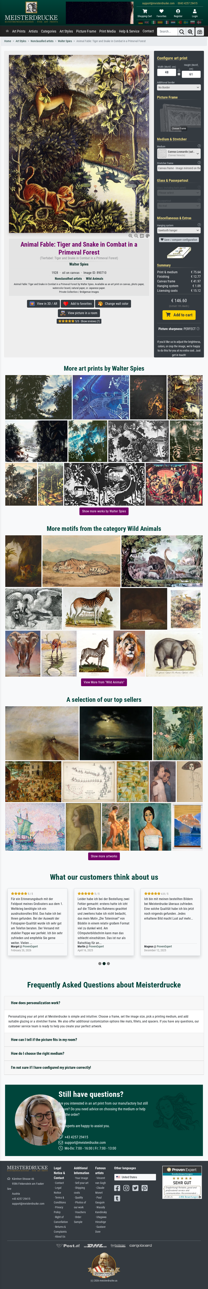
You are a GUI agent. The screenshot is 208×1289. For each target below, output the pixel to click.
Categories (48, 31)
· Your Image (81, 1178)
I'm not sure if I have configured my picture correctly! (51, 1067)
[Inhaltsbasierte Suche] (190, 31)
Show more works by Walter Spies (104, 511)
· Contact (59, 1183)
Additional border (166, 82)
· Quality (78, 1197)
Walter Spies (65, 41)
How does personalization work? (35, 1002)
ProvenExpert (31, 946)
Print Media (107, 31)
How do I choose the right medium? (37, 1053)
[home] (7, 31)
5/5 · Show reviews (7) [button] (87, 321)
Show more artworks (104, 856)
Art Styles (66, 31)
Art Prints (18, 31)
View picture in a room (81, 313)
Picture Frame (86, 31)
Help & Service (129, 31)
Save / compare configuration (180, 239)
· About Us (59, 1236)
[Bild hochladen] (199, 31)
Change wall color (115, 304)
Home (7, 41)
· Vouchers (80, 1212)
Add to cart (181, 314)
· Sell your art (81, 1183)
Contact (148, 31)
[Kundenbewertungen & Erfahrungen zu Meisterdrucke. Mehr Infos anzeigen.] (182, 1182)
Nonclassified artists (42, 41)
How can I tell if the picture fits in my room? (44, 1039)
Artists (33, 31)
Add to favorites (80, 304)
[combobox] (179, 87)
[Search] (182, 31)
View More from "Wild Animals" (104, 682)
